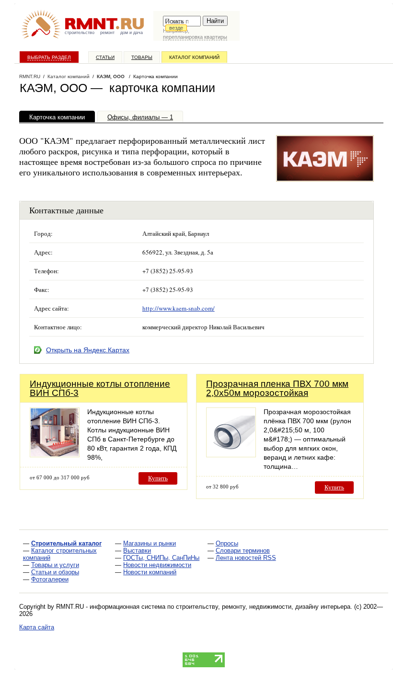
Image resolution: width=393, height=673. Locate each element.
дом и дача (131, 32)
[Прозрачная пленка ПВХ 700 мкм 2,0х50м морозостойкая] (231, 454)
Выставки (137, 550)
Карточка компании (57, 117)
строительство (79, 32)
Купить (158, 478)
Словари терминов (243, 550)
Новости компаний (149, 572)
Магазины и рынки (149, 543)
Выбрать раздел (49, 57)
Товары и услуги (55, 565)
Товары (141, 57)
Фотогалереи (50, 579)
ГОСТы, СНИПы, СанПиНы (161, 557)
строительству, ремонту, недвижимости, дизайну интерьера (263, 606)
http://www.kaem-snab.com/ (178, 308)
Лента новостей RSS (246, 557)
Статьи (105, 57)
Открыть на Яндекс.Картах (87, 350)
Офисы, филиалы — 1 (140, 117)
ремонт (107, 32)
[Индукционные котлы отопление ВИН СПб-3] (54, 454)
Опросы (227, 543)
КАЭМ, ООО (111, 76)
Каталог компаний (194, 57)
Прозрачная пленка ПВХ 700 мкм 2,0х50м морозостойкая (277, 388)
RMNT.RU (29, 76)
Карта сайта (36, 627)
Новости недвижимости (157, 565)
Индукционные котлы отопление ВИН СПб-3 (100, 388)
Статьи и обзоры (55, 572)
